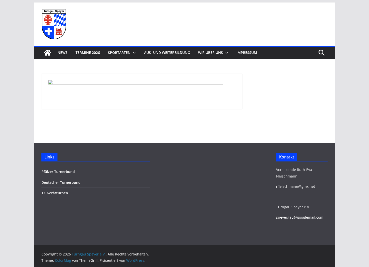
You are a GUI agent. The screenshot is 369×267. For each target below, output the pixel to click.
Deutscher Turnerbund (61, 182)
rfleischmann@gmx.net (295, 186)
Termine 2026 (88, 52)
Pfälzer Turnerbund (58, 171)
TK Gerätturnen (54, 193)
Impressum (246, 52)
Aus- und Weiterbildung (167, 52)
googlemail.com (310, 217)
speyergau (285, 217)
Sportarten (119, 52)
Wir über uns (210, 52)
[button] (133, 52)
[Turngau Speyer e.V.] (47, 53)
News (62, 52)
